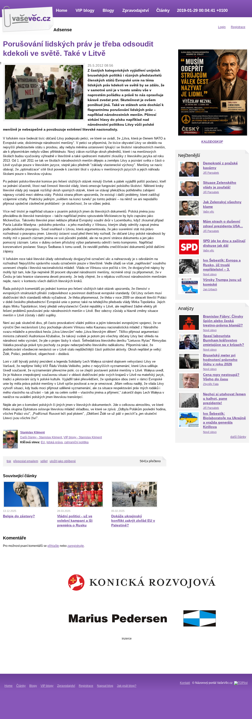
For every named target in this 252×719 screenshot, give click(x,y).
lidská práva (55, 442)
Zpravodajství (135, 10)
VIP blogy (85, 10)
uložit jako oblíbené (63, 461)
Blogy (108, 10)
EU (43, 442)
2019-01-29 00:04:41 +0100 (202, 10)
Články (163, 10)
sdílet (43, 461)
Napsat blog (105, 686)
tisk (9, 461)
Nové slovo (210, 274)
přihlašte (53, 546)
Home (61, 10)
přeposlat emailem (25, 461)
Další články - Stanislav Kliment (41, 437)
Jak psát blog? (126, 686)
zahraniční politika (76, 442)
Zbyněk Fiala (211, 383)
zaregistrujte (75, 546)
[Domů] (27, 18)
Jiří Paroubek (211, 172)
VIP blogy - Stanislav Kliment (82, 437)
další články (238, 437)
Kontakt (185, 683)
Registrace (86, 686)
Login (222, 27)
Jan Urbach (210, 289)
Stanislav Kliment (32, 432)
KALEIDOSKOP (212, 141)
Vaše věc (208, 211)
